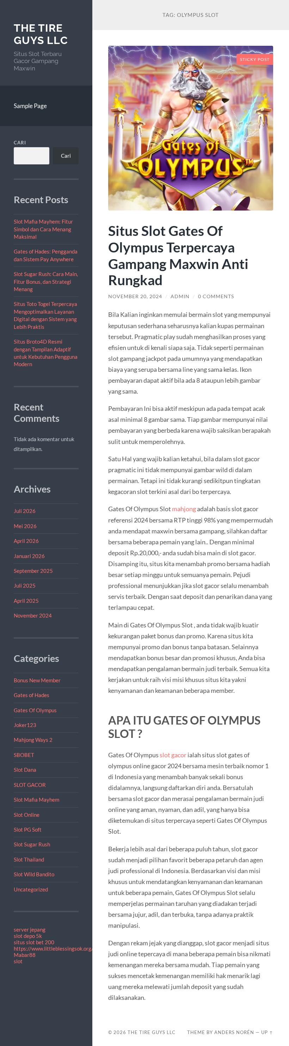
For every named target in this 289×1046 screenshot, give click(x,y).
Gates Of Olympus (35, 710)
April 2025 (26, 600)
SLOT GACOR (30, 785)
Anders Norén (234, 1032)
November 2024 (33, 615)
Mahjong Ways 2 (33, 740)
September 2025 (33, 571)
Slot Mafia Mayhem (36, 799)
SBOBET (24, 755)
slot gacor (173, 755)
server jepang (29, 929)
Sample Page (30, 105)
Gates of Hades (31, 695)
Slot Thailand (29, 859)
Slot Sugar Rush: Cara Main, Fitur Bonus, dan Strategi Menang (46, 281)
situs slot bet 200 (34, 942)
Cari (20, 142)
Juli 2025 (25, 585)
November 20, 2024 (135, 296)
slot (18, 961)
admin (180, 296)
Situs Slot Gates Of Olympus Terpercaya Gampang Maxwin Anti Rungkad (178, 255)
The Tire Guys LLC (41, 34)
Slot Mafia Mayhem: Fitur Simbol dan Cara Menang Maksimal (43, 229)
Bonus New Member (37, 680)
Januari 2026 (29, 556)
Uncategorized (31, 889)
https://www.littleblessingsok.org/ (53, 948)
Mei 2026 (25, 526)
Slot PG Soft (28, 829)
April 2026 (26, 541)
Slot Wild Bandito (34, 874)
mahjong (184, 509)
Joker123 (25, 725)
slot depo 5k (28, 936)
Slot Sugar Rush (32, 844)
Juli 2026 (25, 511)
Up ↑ (267, 1032)
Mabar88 (25, 955)
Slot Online (26, 815)
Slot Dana (25, 769)
